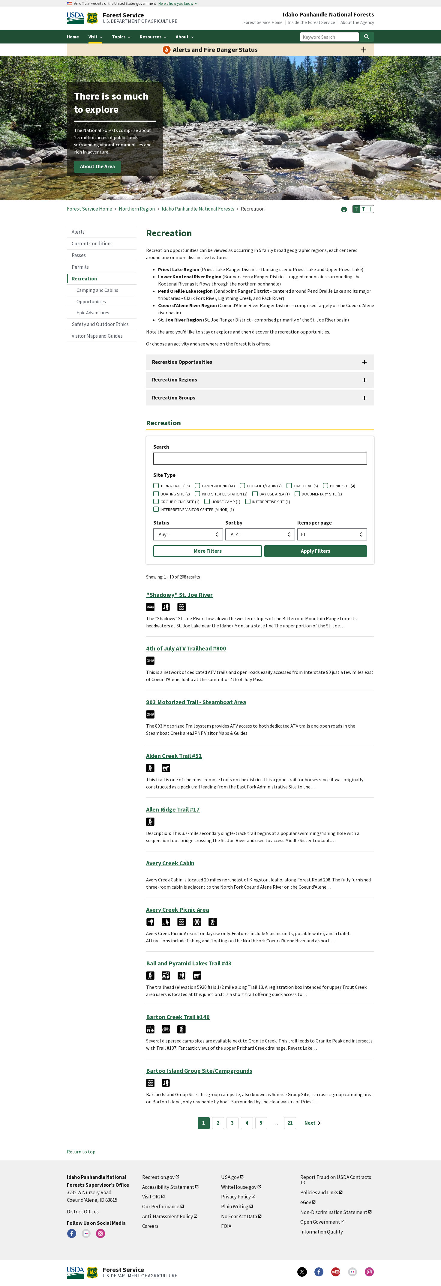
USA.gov (230, 1177)
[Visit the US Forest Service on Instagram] (369, 1272)
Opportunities (91, 301)
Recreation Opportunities (182, 362)
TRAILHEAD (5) (306, 486)
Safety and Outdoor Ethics (100, 324)
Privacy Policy (236, 1196)
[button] (344, 208)
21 (290, 1123)
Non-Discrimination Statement (333, 1212)
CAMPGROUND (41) (218, 486)
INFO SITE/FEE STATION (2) (225, 494)
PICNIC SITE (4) (342, 486)
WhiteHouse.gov (238, 1187)
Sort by (233, 522)
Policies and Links (319, 1192)
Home (73, 37)
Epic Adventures (92, 313)
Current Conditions (92, 243)
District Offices (83, 1211)
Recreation (84, 278)
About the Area (97, 166)
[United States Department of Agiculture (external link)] (77, 18)
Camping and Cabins (97, 290)
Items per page (314, 522)
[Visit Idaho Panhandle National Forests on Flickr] (86, 1233)
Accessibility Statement (168, 1187)
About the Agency (357, 22)
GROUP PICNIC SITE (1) (180, 501)
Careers (150, 1226)
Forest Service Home (263, 22)
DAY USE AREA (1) (275, 494)
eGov (305, 1202)
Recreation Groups (173, 397)
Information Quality (321, 1231)
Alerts (78, 232)
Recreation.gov (158, 1177)
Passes (79, 255)
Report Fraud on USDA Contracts (335, 1177)
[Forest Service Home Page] (92, 18)
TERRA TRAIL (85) (175, 486)
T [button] (356, 209)
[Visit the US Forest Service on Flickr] (352, 1272)
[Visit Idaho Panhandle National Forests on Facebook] (71, 1233)
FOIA (226, 1226)
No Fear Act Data (239, 1216)
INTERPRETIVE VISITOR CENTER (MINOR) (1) (197, 509)
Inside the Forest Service (311, 22)
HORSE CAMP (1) (226, 501)
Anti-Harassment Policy (167, 1216)
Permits (80, 267)
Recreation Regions (174, 379)
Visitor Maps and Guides (97, 336)
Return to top (81, 1152)
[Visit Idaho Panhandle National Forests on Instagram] (100, 1233)
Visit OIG (151, 1196)
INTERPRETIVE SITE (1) (271, 501)
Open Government (320, 1222)
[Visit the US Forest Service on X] (302, 1272)
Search (161, 447)
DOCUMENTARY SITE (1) (322, 494)
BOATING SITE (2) (175, 494)
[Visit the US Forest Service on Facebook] (319, 1272)
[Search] (367, 37)
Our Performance (160, 1206)
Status (161, 522)
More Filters (208, 551)
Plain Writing (234, 1206)
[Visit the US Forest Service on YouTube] (335, 1272)
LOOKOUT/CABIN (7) (264, 486)
